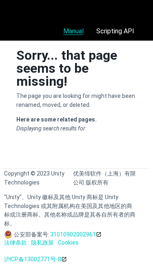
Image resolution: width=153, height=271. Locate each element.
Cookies (68, 242)
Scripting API (115, 31)
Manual (73, 31)
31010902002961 (73, 234)
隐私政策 (42, 242)
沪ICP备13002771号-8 (32, 259)
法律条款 (15, 242)
